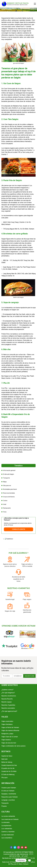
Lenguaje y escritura (8, 800)
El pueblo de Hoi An (7, 768)
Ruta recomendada (9, 493)
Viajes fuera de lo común (9, 737)
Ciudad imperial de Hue (9, 765)
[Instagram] (18, 847)
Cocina (5, 500)
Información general (9, 470)
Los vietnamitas (6, 828)
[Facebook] (11, 847)
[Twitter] (14, 847)
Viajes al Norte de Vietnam (10, 727)
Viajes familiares (7, 724)
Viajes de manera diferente (10, 730)
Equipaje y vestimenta (8, 794)
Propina (4, 806)
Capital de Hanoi (6, 756)
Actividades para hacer (10, 489)
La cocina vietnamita (8, 816)
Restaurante (7, 508)
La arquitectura (6, 825)
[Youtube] (25, 847)
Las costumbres (6, 838)
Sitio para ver (7, 485)
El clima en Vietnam (7, 791)
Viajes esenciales (7, 721)
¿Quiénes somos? (7, 690)
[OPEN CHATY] (29, 860)
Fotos (4, 512)
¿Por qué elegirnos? (8, 693)
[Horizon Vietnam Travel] (16, 3)
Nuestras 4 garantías (8, 705)
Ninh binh (4, 759)
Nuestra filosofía (7, 699)
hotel (4, 504)
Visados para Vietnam (8, 788)
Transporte (6, 478)
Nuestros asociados (8, 708)
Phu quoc (4, 777)
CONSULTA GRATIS (18, 529)
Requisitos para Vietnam (9, 797)
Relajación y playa (7, 734)
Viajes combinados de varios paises (13, 746)
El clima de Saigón (8, 474)
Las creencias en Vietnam (9, 819)
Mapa (5, 481)
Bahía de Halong (6, 762)
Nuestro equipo (6, 702)
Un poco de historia (9, 496)
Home (3, 9)
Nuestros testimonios (8, 696)
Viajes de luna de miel (8, 743)
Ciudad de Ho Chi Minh (8, 771)
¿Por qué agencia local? (9, 711)
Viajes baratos (6, 740)
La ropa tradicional (7, 835)
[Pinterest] (22, 847)
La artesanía (5, 822)
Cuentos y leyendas (8, 832)
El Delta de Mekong (7, 774)
